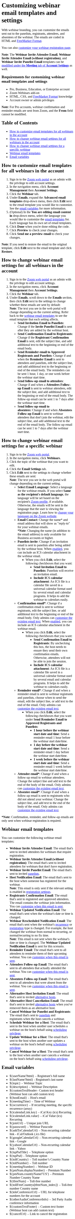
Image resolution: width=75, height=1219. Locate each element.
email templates (54, 219)
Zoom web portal (38, 179)
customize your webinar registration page (44, 47)
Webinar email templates (25, 153)
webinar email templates (39, 315)
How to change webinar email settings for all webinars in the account (38, 140)
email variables (29, 208)
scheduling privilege (55, 1058)
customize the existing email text (38, 708)
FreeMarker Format (29, 41)
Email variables (19, 157)
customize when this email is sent (42, 906)
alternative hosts (45, 997)
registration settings (38, 892)
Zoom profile (39, 501)
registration (17, 928)
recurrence (62, 924)
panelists (33, 873)
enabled (57, 549)
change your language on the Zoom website (45, 514)
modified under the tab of (35, 65)
